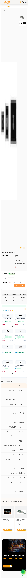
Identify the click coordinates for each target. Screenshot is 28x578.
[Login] (26, 2)
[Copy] (14, 252)
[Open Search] (20, 2)
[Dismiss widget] (26, 570)
